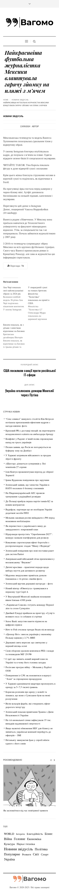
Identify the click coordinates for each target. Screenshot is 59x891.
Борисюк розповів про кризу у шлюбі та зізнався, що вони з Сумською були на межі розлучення (28, 695)
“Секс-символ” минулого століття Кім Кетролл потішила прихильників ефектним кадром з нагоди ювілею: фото (30, 422)
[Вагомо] (29, 22)
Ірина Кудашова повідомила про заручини (27, 480)
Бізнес (49, 834)
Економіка (34, 839)
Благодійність (35, 834)
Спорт (44, 854)
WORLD (9, 834)
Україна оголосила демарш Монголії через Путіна (29, 392)
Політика (41, 849)
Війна (8, 839)
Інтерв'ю (20, 833)
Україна (9, 859)
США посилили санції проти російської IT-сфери (29, 372)
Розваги (26, 854)
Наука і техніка (26, 844)
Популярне (12, 854)
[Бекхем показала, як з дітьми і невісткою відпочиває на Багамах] (15, 336)
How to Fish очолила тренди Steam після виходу (30, 629)
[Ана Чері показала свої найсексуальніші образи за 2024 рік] (15, 298)
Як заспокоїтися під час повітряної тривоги (25, 810)
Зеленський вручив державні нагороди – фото (29, 583)
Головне (19, 839)
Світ (36, 854)
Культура (9, 844)
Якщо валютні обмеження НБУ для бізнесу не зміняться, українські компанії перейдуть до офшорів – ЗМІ (29, 732)
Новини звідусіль (20, 100)
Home (5, 100)
